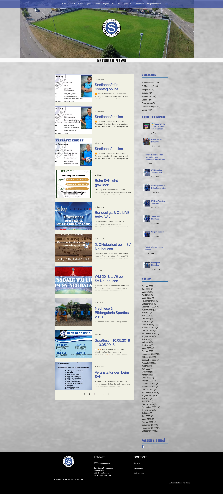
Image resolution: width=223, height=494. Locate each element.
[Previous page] (79, 394)
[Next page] (109, 394)
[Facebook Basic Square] (143, 446)
